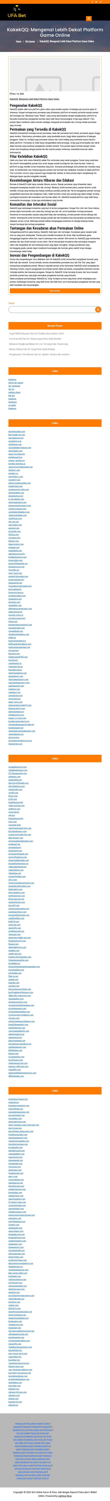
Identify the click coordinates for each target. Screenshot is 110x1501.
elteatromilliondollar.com (18, 860)
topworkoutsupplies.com (18, 1141)
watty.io (11, 815)
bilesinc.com (13, 541)
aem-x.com (13, 1176)
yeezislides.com (15, 1118)
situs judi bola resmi (26, 1472)
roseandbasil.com (15, 631)
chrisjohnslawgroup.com (18, 1270)
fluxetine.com (14, 653)
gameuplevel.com (15, 1183)
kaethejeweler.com (16, 1337)
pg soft (26, 1430)
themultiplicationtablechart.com (21, 731)
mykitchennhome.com (17, 673)
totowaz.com (13, 1018)
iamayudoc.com (14, 1218)
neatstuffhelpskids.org (18, 563)
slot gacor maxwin (32, 1443)
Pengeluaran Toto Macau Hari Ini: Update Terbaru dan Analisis (39, 354)
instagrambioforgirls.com (18, 915)
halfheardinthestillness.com (19, 644)
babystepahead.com (16, 1040)
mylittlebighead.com (16, 1221)
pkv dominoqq (14, 386)
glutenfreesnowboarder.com (20, 1311)
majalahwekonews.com (17, 770)
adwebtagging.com (16, 1034)
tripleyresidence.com (17, 1279)
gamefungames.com (16, 1199)
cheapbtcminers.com (17, 1212)
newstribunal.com (15, 1109)
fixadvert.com (14, 470)
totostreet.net (14, 1167)
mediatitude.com (15, 486)
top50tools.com (15, 518)
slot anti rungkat (23, 1433)
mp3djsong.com (15, 444)
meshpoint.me (14, 844)
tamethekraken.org (16, 1299)
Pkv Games (30, 41)
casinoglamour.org (15, 734)
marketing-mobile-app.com (19, 937)
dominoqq (12, 402)
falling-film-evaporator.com (19, 995)
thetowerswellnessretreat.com (21, 1331)
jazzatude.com (14, 531)
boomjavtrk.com (15, 1402)
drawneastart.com (16, 1247)
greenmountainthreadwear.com (21, 1005)
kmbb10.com (13, 921)
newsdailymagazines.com (18, 1112)
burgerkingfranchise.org (18, 863)
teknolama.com (14, 873)
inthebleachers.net (16, 715)
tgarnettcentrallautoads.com (20, 467)
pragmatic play (31, 1436)
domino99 (17, 1426)
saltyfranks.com (15, 525)
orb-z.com (12, 879)
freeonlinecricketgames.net (20, 586)
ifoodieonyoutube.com (17, 1134)
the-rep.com (13, 521)
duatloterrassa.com (16, 1289)
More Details (55, 291)
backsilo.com (13, 982)
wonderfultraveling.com (18, 576)
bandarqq (12, 379)
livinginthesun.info (15, 818)
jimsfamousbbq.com (16, 431)
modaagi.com (13, 547)
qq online (12, 405)
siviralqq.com (13, 986)
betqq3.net (13, 660)
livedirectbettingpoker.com (19, 957)
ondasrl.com (13, 1305)
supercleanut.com (15, 1231)
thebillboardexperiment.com (20, 1347)
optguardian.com (15, 1163)
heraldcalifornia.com (16, 1237)
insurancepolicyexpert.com (19, 505)
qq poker (30, 1452)
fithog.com (12, 621)
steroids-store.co (15, 615)
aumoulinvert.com (15, 676)
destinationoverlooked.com (19, 1044)
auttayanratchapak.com (18, 854)
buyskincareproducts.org (18, 721)
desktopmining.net (16, 711)
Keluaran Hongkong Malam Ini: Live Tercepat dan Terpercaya (38, 344)
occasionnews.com (16, 1057)
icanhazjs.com (14, 689)
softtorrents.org (15, 1282)
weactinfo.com (14, 928)
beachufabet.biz (15, 1350)
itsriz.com (12, 821)
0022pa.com (13, 534)
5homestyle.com (15, 744)
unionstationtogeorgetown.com (21, 1215)
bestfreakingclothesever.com (20, 992)
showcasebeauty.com (17, 502)
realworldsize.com (15, 870)
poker (40, 1423)
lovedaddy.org (14, 963)
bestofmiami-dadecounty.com (20, 1131)
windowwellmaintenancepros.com (22, 1073)
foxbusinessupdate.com (18, 960)
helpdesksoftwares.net (18, 1099)
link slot (11, 395)
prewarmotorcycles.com (18, 489)
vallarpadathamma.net (17, 867)
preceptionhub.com (16, 1115)
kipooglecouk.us (15, 670)
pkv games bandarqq (36, 1459)
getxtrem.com (14, 925)
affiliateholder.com (16, 1076)
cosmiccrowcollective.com (19, 834)
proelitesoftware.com (17, 1260)
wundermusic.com (15, 1196)
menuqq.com (20, 1423)
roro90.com (13, 792)
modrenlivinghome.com (18, 1376)
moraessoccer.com (16, 567)
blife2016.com (14, 1308)
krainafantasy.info (15, 802)
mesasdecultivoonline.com (19, 886)
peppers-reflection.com (18, 1066)
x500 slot (48, 1430)
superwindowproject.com (19, 682)
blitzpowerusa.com (16, 899)
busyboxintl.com (15, 850)
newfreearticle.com (16, 896)
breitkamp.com (14, 1276)
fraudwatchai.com (15, 1173)
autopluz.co (13, 473)
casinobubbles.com (16, 1154)
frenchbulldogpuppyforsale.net (21, 724)
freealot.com (13, 1225)
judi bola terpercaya (43, 1465)
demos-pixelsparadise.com (19, 483)
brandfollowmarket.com (18, 1024)
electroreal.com (15, 1128)
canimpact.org (14, 692)
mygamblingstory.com (17, 767)
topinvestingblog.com (17, 515)
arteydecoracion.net (16, 618)
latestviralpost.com (16, 892)
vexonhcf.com (14, 480)
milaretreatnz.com (16, 544)
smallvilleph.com (15, 550)
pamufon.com (14, 1292)
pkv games (31, 1423)
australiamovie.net (16, 438)
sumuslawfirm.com (16, 999)
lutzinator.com (14, 1302)
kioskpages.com (15, 1321)
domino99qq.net (15, 780)
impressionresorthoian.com (19, 989)
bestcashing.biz (14, 589)
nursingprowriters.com (17, 1002)
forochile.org (13, 570)
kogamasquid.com (15, 728)
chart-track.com (15, 573)
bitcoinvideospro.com (17, 831)
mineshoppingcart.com (17, 1138)
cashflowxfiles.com (16, 918)
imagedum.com (14, 1328)
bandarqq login (27, 1446)
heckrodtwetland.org (17, 641)
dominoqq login (21, 1455)
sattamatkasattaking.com (19, 1340)
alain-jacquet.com (15, 838)
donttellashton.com (16, 786)
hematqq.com (21, 1475)
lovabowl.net (13, 1102)
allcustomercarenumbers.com (20, 1263)
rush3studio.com (15, 789)
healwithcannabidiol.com (18, 1318)
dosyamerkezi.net (15, 496)
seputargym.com (15, 1157)
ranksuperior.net (15, 1037)
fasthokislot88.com (16, 1250)
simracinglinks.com (16, 492)
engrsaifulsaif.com (16, 1208)
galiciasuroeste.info (16, 554)
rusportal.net (13, 812)
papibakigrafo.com (16, 686)
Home (18, 41)
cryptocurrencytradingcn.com (20, 1015)
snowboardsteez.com (17, 912)
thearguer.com (14, 934)
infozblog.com (14, 602)
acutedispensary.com (17, 1008)
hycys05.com (13, 905)
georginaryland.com (16, 628)
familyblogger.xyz (15, 1266)
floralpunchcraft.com (17, 941)
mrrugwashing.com (16, 970)
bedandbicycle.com (16, 1234)
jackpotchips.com (15, 1257)
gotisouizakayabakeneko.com (20, 841)
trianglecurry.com (15, 1324)
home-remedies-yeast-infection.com (23, 1125)
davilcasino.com (15, 1170)
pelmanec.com (14, 776)
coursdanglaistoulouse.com (19, 447)
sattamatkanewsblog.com (19, 1011)
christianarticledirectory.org (20, 740)
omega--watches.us (16, 460)
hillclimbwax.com (15, 1050)
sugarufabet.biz (14, 1357)
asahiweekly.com (15, 1228)
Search (11, 303)
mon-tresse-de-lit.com (17, 1353)
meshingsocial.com (16, 931)
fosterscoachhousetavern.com (21, 883)
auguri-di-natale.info (16, 454)
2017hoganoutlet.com (17, 773)
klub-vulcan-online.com (17, 1273)
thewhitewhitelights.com (18, 634)
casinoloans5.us (14, 663)
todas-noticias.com (16, 805)
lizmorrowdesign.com (17, 1315)
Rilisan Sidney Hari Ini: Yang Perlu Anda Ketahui (32, 349)
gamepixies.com (15, 1244)
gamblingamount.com (17, 1047)
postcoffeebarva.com (17, 857)
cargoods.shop (14, 825)
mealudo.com (13, 950)
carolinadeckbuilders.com (19, 512)
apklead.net (13, 1405)
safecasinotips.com (16, 1254)
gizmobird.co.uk (14, 441)
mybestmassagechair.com (19, 647)
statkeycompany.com (17, 509)
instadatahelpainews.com (18, 1379)
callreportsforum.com (17, 1392)
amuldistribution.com (17, 1189)
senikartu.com (14, 809)
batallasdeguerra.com (17, 557)
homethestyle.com (16, 1186)
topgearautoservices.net (18, 1363)
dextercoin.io (13, 737)
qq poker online (35, 1475)
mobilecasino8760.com (18, 657)
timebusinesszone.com (18, 1063)
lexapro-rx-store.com (17, 718)
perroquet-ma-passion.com (19, 1373)
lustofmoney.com (15, 1060)
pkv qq (11, 389)
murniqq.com (41, 1472)
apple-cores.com (15, 702)
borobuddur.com (15, 1192)
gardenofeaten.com (16, 902)
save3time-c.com (15, 476)
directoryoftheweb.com (18, 783)
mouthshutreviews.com (18, 1144)
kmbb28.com (13, 1389)
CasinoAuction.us (15, 666)
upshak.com (13, 979)
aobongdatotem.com (17, 1121)
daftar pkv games (15, 382)
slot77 (46, 1478)
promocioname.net (16, 579)
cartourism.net (14, 699)
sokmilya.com (14, 1395)
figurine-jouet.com (16, 1366)
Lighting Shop (65, 1496)
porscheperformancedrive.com (21, 1295)
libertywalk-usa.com (16, 435)
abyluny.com (13, 1398)
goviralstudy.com (15, 695)
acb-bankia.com (14, 973)
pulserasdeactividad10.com (19, 705)
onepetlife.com (14, 1344)
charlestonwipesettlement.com (21, 1021)
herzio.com (13, 796)
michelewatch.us (15, 457)
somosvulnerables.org (17, 1286)
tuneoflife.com (14, 1069)
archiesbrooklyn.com (17, 596)
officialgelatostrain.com (18, 1334)
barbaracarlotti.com (16, 708)
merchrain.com (14, 1386)
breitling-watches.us (16, 463)
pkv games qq (36, 1430)
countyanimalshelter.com (18, 1031)
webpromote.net (15, 612)
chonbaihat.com (15, 605)
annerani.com (13, 528)
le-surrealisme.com (16, 499)
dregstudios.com (15, 560)
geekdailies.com (15, 1382)
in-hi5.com (12, 799)
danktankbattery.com (17, 947)
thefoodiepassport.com (18, 679)
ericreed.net (13, 650)
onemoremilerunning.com (18, 908)
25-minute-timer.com (17, 1202)
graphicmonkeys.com (17, 1241)
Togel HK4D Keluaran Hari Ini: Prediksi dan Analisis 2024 (36, 333)
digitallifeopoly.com (16, 1150)
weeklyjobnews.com (16, 1028)
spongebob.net (14, 847)
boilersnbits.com (15, 889)
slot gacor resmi (26, 1465)
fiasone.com (13, 944)
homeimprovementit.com (18, 1105)
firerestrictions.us (15, 592)
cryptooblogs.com (16, 1179)
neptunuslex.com (15, 451)
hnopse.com (13, 1053)
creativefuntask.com (17, 1205)
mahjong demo (14, 392)
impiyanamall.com (15, 1160)
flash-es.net (13, 976)
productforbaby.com (17, 876)
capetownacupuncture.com (19, 828)
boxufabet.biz (14, 1360)
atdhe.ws (12, 637)
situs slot (36, 1433)
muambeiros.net (15, 599)
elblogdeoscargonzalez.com (20, 608)
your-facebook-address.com (20, 1369)
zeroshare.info (14, 538)
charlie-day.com (14, 953)
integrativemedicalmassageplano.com (24, 966)
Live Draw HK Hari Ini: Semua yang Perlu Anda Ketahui (35, 338)
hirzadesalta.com (15, 1147)
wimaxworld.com (15, 583)
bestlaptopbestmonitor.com (20, 625)
